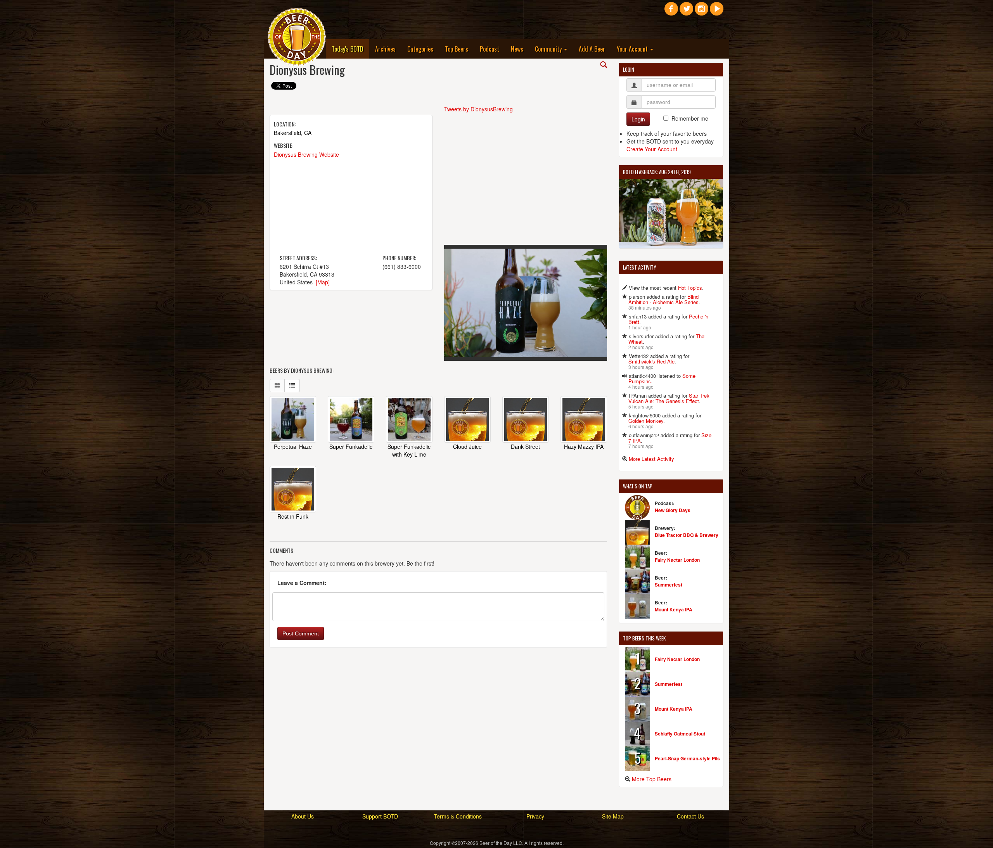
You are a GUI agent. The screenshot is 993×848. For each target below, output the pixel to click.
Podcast (489, 49)
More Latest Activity (651, 458)
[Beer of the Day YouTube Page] (716, 12)
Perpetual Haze (293, 446)
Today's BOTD (350, 49)
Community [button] (549, 49)
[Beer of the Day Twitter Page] (686, 12)
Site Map (613, 816)
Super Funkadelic (350, 446)
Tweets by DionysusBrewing (478, 109)
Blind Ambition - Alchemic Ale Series (663, 299)
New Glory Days (672, 510)
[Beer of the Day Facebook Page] (671, 12)
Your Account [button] (633, 49)
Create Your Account (651, 149)
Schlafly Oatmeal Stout (680, 733)
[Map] (323, 282)
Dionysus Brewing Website (306, 154)
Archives (385, 49)
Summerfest (668, 584)
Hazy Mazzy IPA (584, 446)
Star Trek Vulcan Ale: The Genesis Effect (668, 398)
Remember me (689, 118)
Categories (420, 49)
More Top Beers (651, 779)
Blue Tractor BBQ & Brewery (686, 534)
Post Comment (300, 633)
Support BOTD (380, 816)
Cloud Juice (467, 446)
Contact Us (690, 816)
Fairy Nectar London (677, 559)
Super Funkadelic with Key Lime (409, 450)
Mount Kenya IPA (673, 609)
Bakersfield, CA (292, 133)
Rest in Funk (292, 516)
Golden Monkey (645, 420)
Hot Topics (690, 287)
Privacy (535, 816)
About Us (302, 816)
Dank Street (525, 446)
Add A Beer (592, 49)
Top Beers (456, 49)
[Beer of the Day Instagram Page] (701, 12)
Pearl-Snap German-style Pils (687, 758)
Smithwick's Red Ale (651, 361)
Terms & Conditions (458, 816)
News (517, 49)
